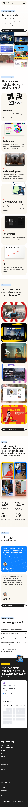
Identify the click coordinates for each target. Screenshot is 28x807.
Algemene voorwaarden (7, 782)
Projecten (3, 767)
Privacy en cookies (6, 780)
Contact (3, 772)
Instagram (4, 790)
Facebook (4, 795)
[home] (8, 3)
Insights (3, 769)
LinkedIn (3, 793)
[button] (23, 3)
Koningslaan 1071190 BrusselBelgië (5, 752)
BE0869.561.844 (5, 757)
